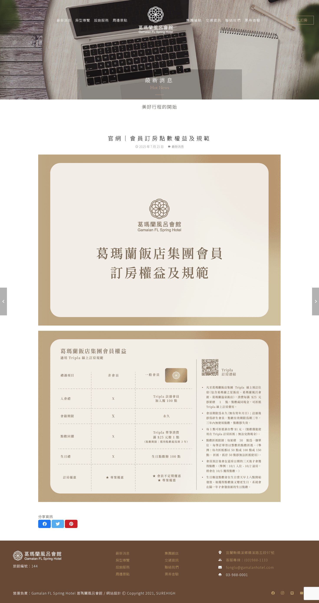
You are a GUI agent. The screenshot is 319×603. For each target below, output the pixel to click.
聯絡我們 (172, 567)
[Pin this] (71, 524)
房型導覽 (82, 20)
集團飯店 (172, 553)
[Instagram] (282, 593)
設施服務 (101, 20)
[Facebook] (273, 593)
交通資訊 (172, 560)
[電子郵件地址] (301, 593)
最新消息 (64, 20)
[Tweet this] (58, 524)
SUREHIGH (166, 593)
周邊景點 (120, 20)
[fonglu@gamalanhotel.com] (222, 567)
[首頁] (57, 555)
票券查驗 (172, 574)
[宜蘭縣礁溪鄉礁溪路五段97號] (222, 552)
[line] (292, 593)
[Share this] (44, 524)
